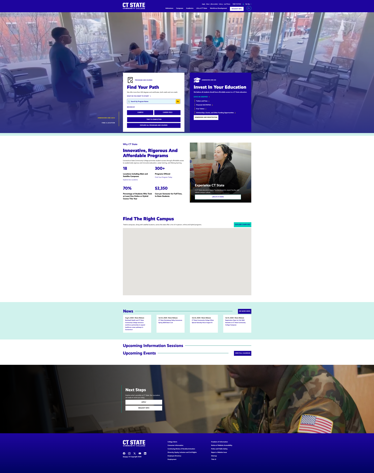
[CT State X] (134, 453)
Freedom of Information (219, 442)
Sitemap (214, 456)
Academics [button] (189, 8)
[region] (187, 72)
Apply (203, 4)
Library (221, 4)
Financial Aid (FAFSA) (203, 105)
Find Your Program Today (163, 177)
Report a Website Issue (219, 452)
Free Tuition (200, 109)
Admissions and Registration (206, 117)
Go (178, 101)
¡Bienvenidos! (214, 4)
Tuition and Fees (202, 101)
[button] (106, 118)
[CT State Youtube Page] (140, 453)
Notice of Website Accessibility (221, 445)
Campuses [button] (179, 8)
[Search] (249, 8)
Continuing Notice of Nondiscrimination (181, 449)
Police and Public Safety (219, 449)
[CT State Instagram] (129, 453)
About (207, 4)
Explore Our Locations (130, 180)
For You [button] (248, 4)
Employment (172, 459)
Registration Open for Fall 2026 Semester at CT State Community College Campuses (235, 322)
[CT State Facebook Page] (124, 453)
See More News (244, 311)
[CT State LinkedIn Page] (145, 453)
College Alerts (172, 442)
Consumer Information (175, 445)
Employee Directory (174, 456)
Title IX (213, 459)
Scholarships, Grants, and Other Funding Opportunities (215, 113)
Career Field (167, 112)
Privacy (125, 457)
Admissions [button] (169, 8)
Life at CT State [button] (201, 8)
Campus (140, 112)
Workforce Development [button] (218, 8)
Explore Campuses (242, 224)
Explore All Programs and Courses (153, 125)
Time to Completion (153, 119)
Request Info (237, 9)
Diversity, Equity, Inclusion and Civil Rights (182, 452)
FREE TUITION (237, 4)
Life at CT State (218, 197)
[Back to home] (134, 6)
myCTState (227, 4)
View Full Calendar (242, 353)
